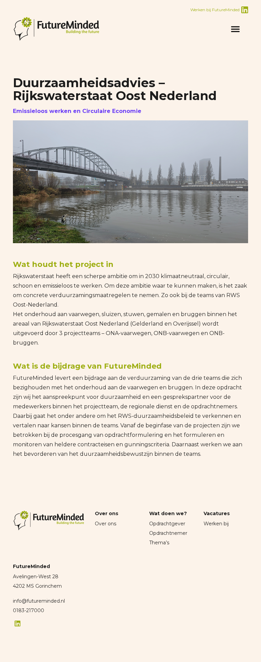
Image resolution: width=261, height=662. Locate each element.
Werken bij (216, 524)
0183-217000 (28, 610)
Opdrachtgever (167, 524)
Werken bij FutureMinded (215, 9)
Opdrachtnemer (168, 533)
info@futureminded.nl (39, 601)
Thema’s (159, 543)
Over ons (105, 524)
